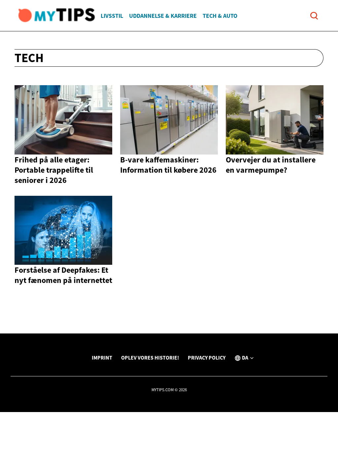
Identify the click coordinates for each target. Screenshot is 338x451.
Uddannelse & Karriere (163, 15)
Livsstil (112, 15)
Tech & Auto (220, 15)
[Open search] (314, 15)
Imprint (102, 357)
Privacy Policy (206, 357)
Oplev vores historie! (150, 357)
